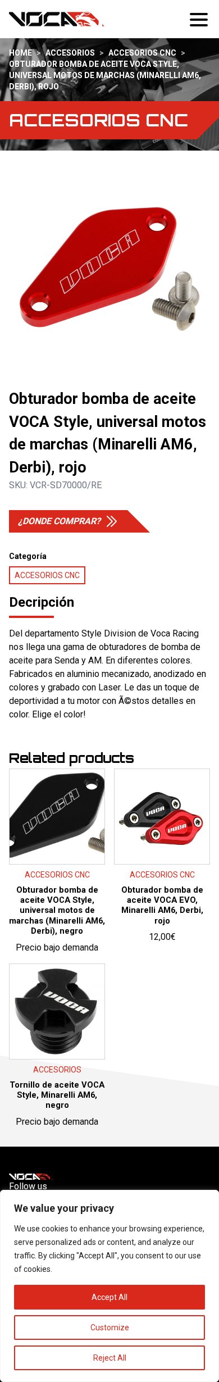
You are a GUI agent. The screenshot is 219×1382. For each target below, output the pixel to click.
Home (20, 52)
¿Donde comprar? (59, 521)
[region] (109, 1286)
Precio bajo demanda (57, 881)
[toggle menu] (200, 19)
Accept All (109, 1297)
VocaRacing (56, 19)
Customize (109, 1327)
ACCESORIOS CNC (142, 52)
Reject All (109, 1357)
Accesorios (70, 52)
